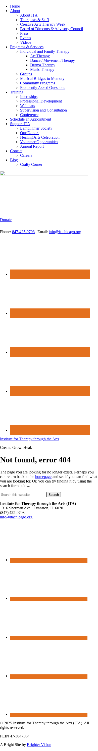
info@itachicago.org (65, 232)
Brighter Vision (39, 744)
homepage (43, 476)
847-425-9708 (23, 232)
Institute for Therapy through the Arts (29, 439)
